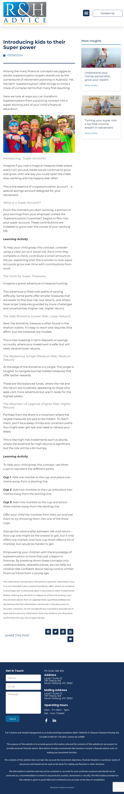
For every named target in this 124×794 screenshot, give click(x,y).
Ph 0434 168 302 (54, 670)
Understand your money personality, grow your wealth (97, 76)
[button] (86, 13)
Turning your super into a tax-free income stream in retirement (101, 124)
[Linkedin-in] (54, 720)
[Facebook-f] (46, 720)
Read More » (91, 85)
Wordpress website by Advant (62, 787)
